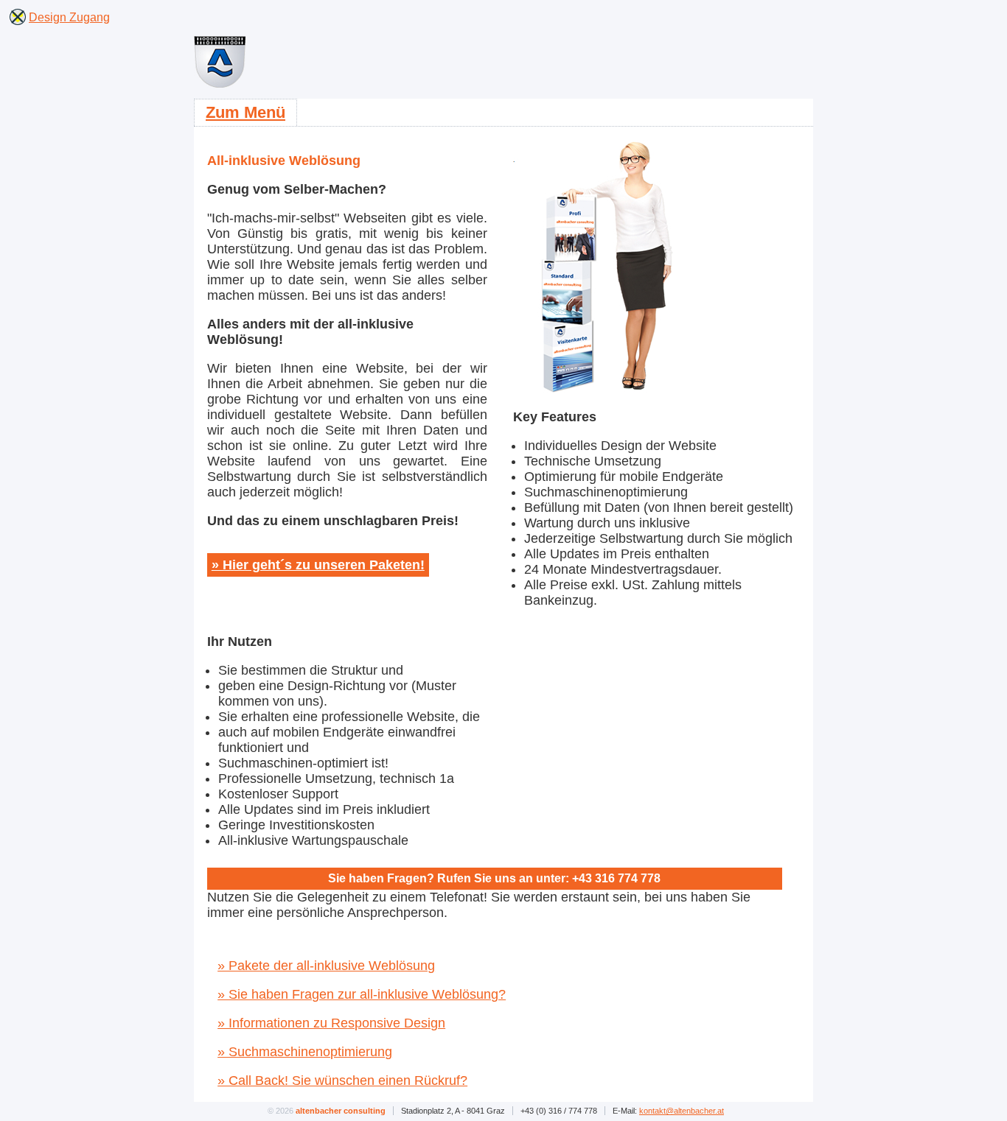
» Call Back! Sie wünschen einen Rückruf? (342, 1080)
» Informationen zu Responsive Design (331, 1023)
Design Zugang (69, 17)
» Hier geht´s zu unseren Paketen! (318, 565)
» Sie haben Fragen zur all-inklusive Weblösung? (361, 994)
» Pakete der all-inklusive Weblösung (326, 965)
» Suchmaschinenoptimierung (304, 1051)
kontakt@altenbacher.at (681, 1110)
